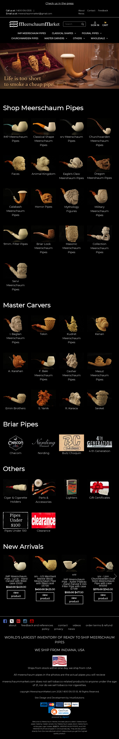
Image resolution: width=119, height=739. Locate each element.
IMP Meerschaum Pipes (32, 33)
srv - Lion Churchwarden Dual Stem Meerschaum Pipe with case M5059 (103, 581)
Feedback (103, 10)
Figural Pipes (90, 33)
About (81, 10)
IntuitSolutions (76, 697)
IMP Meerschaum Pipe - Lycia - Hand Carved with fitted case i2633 (16, 579)
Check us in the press (60, 3)
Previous (6, 68)
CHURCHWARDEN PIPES (24, 38)
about (12, 625)
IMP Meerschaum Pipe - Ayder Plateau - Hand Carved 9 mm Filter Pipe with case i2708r (74, 584)
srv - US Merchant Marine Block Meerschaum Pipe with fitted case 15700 (45, 581)
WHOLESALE (98, 38)
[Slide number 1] (59, 66)
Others (77, 38)
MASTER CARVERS (54, 38)
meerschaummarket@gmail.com (35, 13)
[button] (59, 712)
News (81, 13)
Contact (91, 10)
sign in (95, 25)
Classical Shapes (62, 33)
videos (77, 625)
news (71, 628)
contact (63, 625)
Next (112, 68)
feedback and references (37, 625)
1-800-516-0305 (23, 10)
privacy (58, 628)
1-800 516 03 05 (70, 691)
